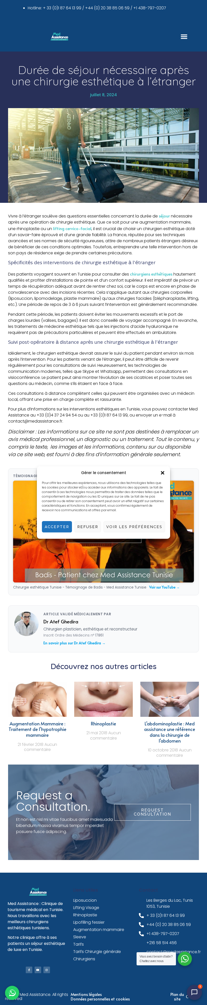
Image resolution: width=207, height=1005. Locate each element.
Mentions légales (86, 994)
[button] (162, 472)
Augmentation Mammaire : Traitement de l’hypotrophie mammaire (37, 729)
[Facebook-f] (29, 970)
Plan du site (177, 996)
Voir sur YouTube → (164, 587)
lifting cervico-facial (72, 228)
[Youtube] (38, 970)
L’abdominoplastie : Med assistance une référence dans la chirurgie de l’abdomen (169, 732)
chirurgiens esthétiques (151, 274)
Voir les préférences (134, 527)
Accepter (57, 527)
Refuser (87, 527)
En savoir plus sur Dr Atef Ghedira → (74, 642)
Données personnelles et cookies (100, 998)
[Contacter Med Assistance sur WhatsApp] (12, 993)
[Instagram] (46, 970)
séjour (165, 215)
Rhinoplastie (103, 723)
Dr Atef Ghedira (60, 621)
